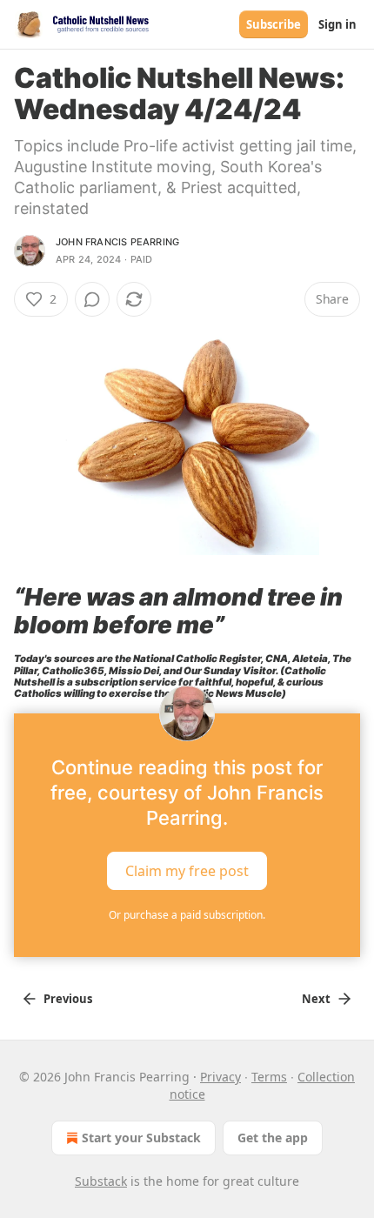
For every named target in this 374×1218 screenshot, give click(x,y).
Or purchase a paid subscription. (187, 914)
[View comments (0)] (92, 299)
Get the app (272, 1137)
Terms (269, 1076)
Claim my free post (187, 870)
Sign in (337, 24)
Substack (101, 1181)
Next (316, 999)
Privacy (220, 1076)
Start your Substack (141, 1137)
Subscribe (273, 24)
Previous (67, 999)
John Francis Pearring (117, 242)
